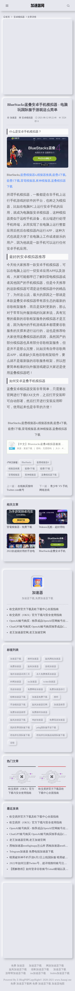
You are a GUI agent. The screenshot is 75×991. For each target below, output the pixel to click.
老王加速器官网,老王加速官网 (27, 632)
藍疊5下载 (13, 180)
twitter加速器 (49, 681)
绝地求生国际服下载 (20, 735)
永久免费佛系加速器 (46, 674)
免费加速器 (15, 666)
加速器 (13, 117)
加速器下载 (15, 659)
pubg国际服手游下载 (46, 727)
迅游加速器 (15, 689)
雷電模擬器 (28, 180)
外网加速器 (15, 681)
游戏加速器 (50, 666)
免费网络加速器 (35, 689)
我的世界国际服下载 (20, 727)
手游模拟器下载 (17, 704)
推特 (56, 697)
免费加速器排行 (57, 689)
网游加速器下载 (55, 965)
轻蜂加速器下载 (17, 697)
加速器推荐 (59, 704)
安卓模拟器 (19, 17)
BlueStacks (26, 462)
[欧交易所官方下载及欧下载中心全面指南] (52, 776)
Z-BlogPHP (23, 979)
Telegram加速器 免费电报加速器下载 (31, 851)
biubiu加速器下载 (60, 973)
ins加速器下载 (38, 973)
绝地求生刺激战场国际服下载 (50, 735)
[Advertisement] (37, 56)
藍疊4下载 (59, 174)
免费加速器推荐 (17, 712)
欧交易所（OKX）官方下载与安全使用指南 (35, 615)
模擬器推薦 (44, 174)
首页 (7, 17)
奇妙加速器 (37, 720)
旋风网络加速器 (52, 659)
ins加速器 (32, 681)
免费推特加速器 (39, 712)
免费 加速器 (18, 965)
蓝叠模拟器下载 (49, 474)
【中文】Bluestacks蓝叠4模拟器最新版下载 (41, 444)
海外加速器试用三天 (20, 674)
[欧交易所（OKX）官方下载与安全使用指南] (21, 776)
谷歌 (12, 743)
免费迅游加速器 (57, 720)
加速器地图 (58, 983)
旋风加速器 (33, 666)
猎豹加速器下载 (40, 969)
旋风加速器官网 (39, 704)
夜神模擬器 (43, 180)
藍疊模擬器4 (28, 174)
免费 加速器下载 (41, 983)
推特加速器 (33, 659)
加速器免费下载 (39, 697)
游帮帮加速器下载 (15, 973)
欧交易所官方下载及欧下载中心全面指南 (34, 609)
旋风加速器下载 (17, 720)
